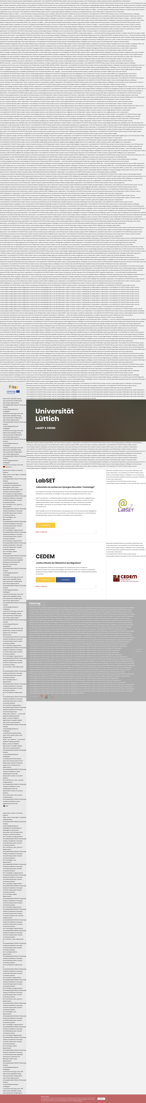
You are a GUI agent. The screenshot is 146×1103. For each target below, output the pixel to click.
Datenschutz (139, 649)
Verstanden (101, 1098)
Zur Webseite (45, 525)
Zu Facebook (66, 580)
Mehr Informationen (78, 1100)
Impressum (138, 651)
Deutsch (8, 467)
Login (6, 806)
